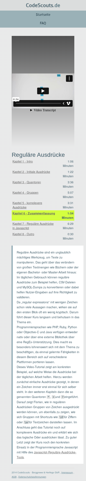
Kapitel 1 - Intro (23, 161)
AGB (14, 476)
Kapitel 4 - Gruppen (25, 192)
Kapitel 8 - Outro (23, 234)
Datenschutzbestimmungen (32, 476)
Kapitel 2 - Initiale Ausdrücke (31, 172)
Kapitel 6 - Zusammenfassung (34, 213)
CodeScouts (43, 5)
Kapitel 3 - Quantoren (27, 182)
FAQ (43, 23)
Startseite (43, 15)
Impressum (67, 472)
